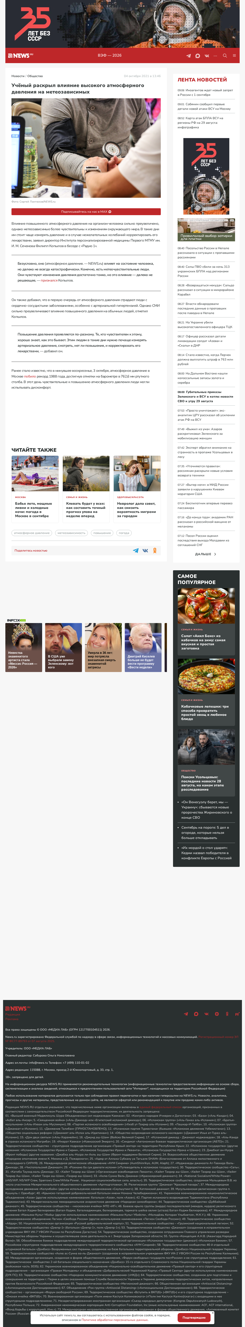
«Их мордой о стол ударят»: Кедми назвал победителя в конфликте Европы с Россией (206, 852)
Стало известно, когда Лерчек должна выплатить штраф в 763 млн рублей (205, 359)
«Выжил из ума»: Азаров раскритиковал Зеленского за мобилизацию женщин (200, 433)
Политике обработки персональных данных (115, 1320)
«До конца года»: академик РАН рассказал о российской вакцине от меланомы (205, 522)
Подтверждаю (194, 1318)
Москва (20, 497)
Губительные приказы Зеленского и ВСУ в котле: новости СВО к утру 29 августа (205, 396)
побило (30, 376)
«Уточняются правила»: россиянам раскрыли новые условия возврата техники (205, 471)
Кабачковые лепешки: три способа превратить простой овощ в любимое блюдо (205, 712)
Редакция (12, 1014)
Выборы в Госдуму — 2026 (110, 55)
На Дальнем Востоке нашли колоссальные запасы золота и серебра (203, 378)
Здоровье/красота (130, 497)
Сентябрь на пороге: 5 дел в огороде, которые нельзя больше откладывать (205, 832)
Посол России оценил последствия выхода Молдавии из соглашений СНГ (203, 540)
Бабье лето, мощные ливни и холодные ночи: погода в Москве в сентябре (33, 509)
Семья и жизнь (77, 497)
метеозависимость (71, 533)
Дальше (203, 554)
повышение (102, 533)
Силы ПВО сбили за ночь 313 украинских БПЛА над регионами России (204, 271)
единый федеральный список (161, 1107)
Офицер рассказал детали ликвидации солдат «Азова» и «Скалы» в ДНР (202, 341)
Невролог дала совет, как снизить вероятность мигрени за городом (136, 509)
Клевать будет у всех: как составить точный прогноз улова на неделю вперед (85, 509)
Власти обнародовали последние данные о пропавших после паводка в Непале (202, 308)
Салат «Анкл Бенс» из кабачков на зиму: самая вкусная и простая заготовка (203, 642)
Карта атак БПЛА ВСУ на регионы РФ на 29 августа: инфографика (200, 122)
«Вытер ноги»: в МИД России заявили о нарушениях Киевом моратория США (203, 489)
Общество (188, 770)
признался (49, 280)
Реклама (11, 1019)
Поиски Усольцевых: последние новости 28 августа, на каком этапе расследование (202, 783)
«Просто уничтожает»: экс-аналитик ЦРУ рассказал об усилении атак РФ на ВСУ (206, 415)
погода (124, 533)
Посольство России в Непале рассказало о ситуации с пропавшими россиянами (206, 253)
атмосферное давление (32, 533)
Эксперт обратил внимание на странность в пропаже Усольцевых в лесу (205, 452)
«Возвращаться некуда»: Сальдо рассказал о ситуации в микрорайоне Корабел (206, 290)
